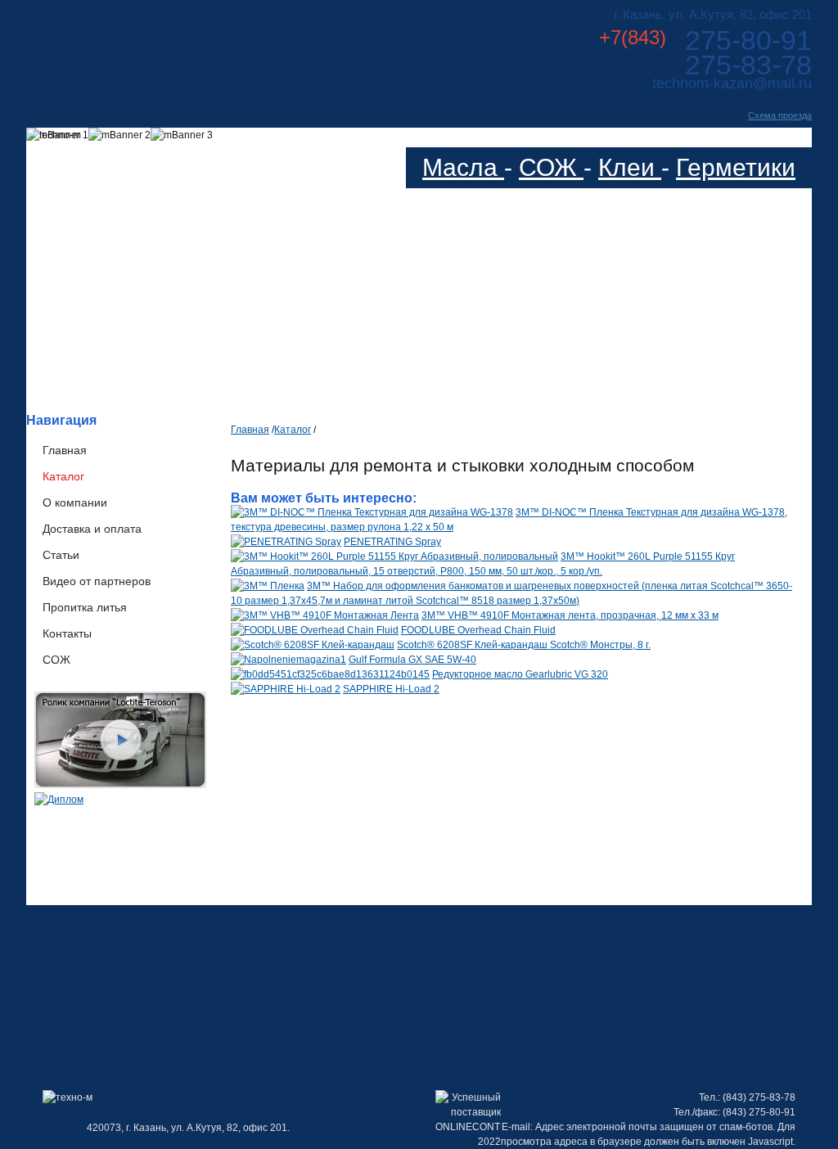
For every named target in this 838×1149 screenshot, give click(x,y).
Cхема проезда (780, 115)
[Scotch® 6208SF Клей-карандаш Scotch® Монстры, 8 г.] (312, 645)
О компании (75, 502)
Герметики (735, 167)
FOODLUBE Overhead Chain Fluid (478, 630)
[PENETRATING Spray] (286, 541)
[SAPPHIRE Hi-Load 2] (285, 689)
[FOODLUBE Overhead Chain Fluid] (315, 630)
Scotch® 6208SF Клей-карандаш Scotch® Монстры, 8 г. (524, 645)
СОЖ (551, 167)
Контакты (67, 633)
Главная (65, 450)
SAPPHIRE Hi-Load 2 (391, 689)
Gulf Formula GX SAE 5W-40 (412, 659)
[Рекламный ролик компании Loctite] (120, 785)
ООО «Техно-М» (188, 48)
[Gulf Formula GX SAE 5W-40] (288, 659)
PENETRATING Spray (392, 541)
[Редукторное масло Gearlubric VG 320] (330, 674)
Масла (463, 167)
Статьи (61, 554)
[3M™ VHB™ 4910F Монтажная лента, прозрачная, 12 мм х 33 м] (325, 615)
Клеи (629, 167)
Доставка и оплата (92, 528)
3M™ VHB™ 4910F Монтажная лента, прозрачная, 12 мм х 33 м (570, 615)
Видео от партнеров (97, 581)
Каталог (63, 476)
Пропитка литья (85, 607)
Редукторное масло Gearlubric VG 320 (520, 674)
